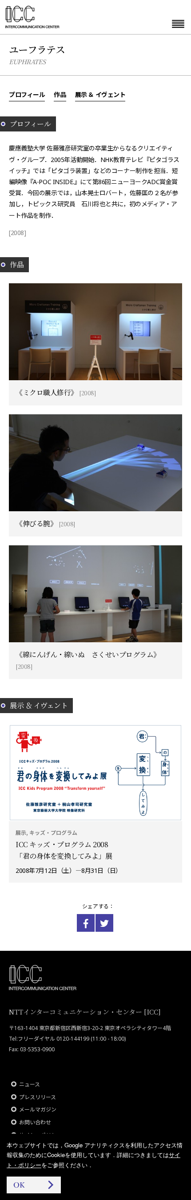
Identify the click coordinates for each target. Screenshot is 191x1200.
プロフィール (27, 94)
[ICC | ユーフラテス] (86, 923)
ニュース (29, 1084)
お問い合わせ (35, 1122)
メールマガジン (37, 1109)
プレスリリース (37, 1097)
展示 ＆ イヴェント (100, 94)
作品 (60, 94)
